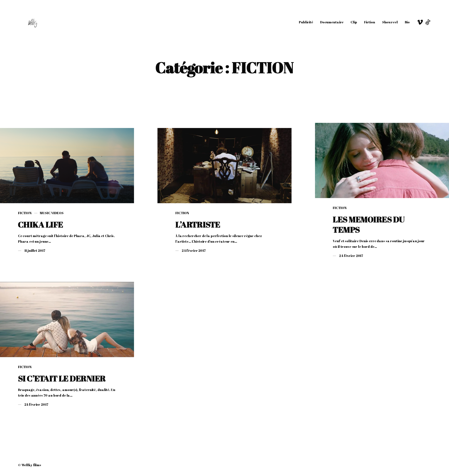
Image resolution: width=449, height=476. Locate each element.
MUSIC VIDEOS (51, 213)
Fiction (369, 22)
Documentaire (332, 22)
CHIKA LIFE (40, 224)
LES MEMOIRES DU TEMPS (368, 224)
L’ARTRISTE (197, 224)
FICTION (25, 213)
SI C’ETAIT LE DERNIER (62, 378)
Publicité (306, 22)
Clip (354, 22)
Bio (407, 22)
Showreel (390, 22)
